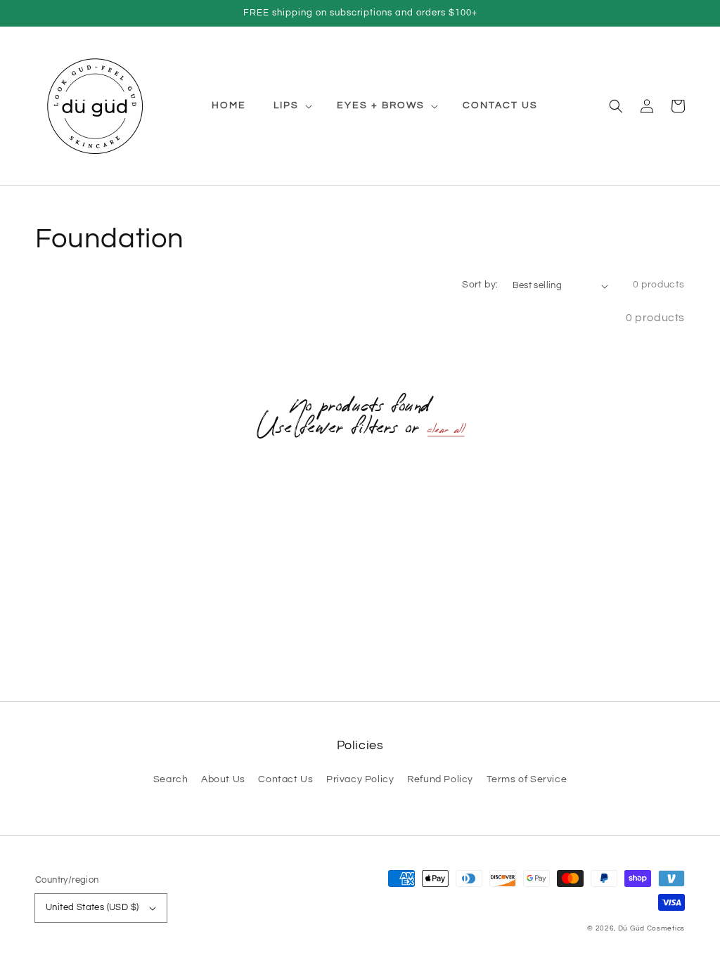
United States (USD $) (92, 907)
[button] (615, 105)
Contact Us (285, 779)
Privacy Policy (360, 779)
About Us (223, 779)
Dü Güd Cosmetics (651, 928)
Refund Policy (440, 779)
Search (170, 779)
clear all (446, 432)
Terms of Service (527, 779)
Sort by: (480, 285)
